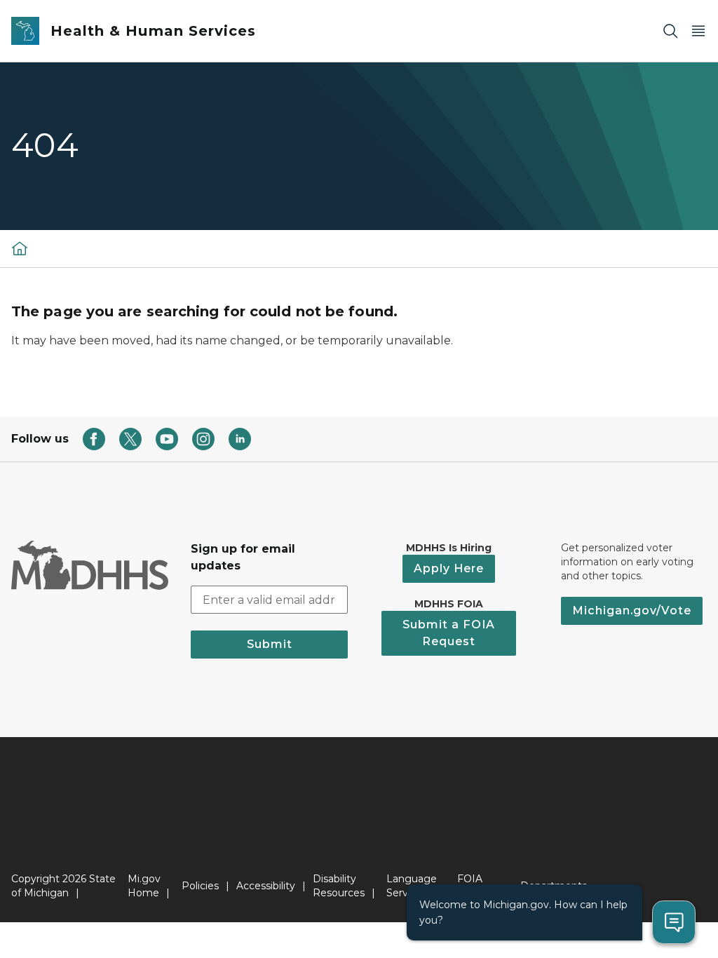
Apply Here (449, 568)
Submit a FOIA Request (448, 633)
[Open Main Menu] (698, 31)
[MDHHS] (19, 248)
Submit (269, 644)
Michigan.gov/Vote (631, 610)
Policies (200, 885)
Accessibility (265, 885)
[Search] (670, 31)
